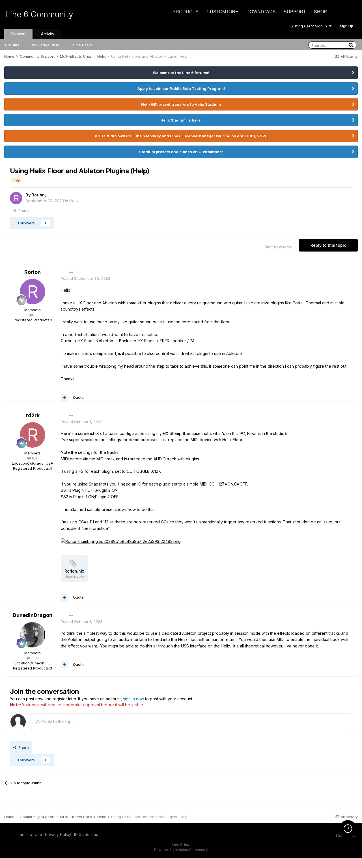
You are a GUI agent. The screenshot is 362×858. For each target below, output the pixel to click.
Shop (320, 11)
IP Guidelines (86, 834)
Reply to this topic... (58, 721)
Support (295, 11)
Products (186, 11)
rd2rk (33, 415)
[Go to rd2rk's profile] (32, 435)
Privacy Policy (58, 834)
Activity (47, 33)
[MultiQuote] (64, 397)
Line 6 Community (39, 14)
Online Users (81, 45)
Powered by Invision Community (181, 850)
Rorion (38, 194)
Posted (85, 278)
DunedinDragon (32, 615)
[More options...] (71, 272)
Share (22, 210)
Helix (74, 200)
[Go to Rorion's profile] (16, 198)
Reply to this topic (328, 245)
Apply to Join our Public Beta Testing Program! (181, 88)
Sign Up (346, 25)
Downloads (261, 11)
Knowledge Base (44, 45)
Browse (18, 33)
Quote (78, 397)
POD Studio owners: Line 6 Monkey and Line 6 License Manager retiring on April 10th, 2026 (181, 136)
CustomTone (222, 11)
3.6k (34, 658)
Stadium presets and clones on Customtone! (181, 152)
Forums (12, 45)
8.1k (34, 458)
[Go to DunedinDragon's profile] (32, 634)
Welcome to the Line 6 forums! (181, 72)
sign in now (133, 698)
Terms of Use (29, 834)
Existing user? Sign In (309, 26)
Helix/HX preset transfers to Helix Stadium (181, 104)
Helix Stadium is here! (181, 120)
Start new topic (278, 246)
